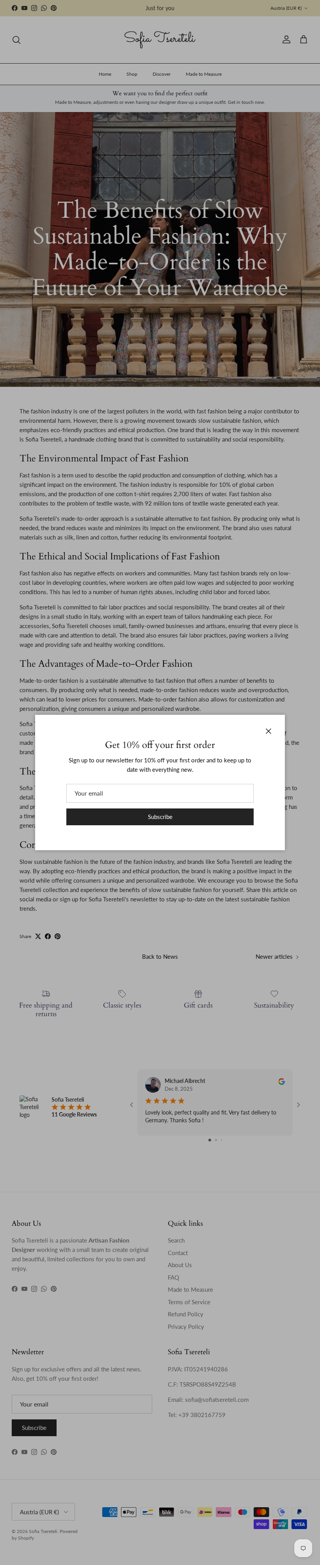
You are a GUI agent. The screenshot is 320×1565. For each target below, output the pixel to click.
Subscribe (160, 816)
